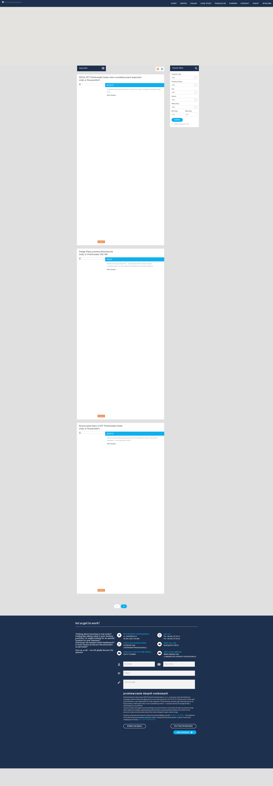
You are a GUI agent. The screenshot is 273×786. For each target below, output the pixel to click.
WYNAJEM (267, 3)
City (173, 89)
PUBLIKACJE (220, 3)
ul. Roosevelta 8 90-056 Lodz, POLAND (131, 638)
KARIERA (233, 3)
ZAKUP (256, 3)
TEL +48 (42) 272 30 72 (172, 636)
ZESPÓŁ (183, 3)
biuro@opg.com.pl (171, 645)
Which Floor (175, 104)
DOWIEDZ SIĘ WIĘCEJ (177, 715)
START (174, 3)
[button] (144, 15)
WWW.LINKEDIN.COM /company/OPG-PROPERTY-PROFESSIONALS (180, 655)
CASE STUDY (206, 3)
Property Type (176, 74)
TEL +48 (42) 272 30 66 (172, 639)
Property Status (177, 81)
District (174, 96)
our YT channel (129, 654)
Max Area (188, 111)
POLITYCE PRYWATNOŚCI (147, 719)
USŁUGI (193, 3)
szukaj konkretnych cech (181, 124)
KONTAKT (245, 3)
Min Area (175, 111)
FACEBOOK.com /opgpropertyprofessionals (135, 646)
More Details (111, 95)
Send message (185, 732)
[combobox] (184, 77)
